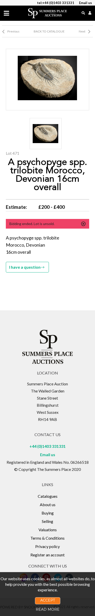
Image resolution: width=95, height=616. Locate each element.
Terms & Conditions (47, 538)
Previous (13, 31)
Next (82, 31)
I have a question (25, 267)
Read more (48, 609)
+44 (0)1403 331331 (47, 446)
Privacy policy (47, 546)
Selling (47, 521)
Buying (48, 512)
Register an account (47, 554)
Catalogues (48, 496)
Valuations (48, 529)
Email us (47, 454)
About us (47, 504)
